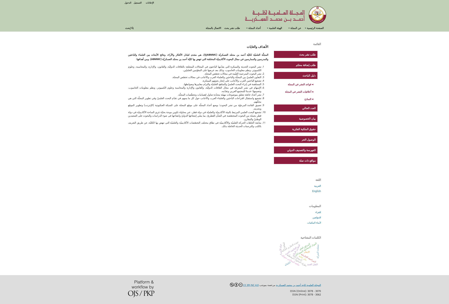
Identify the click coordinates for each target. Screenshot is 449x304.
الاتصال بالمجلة (213, 28)
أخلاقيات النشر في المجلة (298, 91)
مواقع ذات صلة (307, 160)
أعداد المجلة (254, 28)
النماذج (307, 99)
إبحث (128, 28)
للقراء (318, 212)
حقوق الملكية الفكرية (304, 129)
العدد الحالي (309, 108)
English (316, 191)
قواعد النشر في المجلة (299, 84)
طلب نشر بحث (232, 28)
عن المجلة (295, 28)
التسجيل (138, 2)
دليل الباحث (309, 75)
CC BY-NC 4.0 (251, 285)
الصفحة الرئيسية (315, 28)
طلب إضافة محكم (306, 65)
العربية (317, 185)
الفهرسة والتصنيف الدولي (301, 150)
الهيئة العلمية (275, 28)
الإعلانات (150, 2)
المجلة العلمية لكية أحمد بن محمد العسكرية (298, 285)
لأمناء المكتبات (314, 222)
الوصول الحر (309, 139)
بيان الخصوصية (307, 118)
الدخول (128, 2)
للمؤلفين (317, 217)
